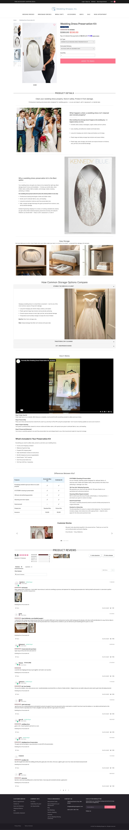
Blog (49, 807)
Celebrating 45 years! (36, 803)
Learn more (95, 36)
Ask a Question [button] (96, 555)
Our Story (33, 801)
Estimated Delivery (65, 46)
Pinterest (103, 811)
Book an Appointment (19, 801)
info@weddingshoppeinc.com (75, 806)
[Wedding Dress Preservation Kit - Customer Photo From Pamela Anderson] (67, 556)
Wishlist (93, 1)
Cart (113, 1)
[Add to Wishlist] (54, 25)
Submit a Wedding (52, 812)
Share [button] (17, 608)
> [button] (68, 790)
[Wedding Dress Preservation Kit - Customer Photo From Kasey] (56, 556)
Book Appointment (102, 1)
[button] (17, 533)
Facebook (92, 811)
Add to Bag (88, 61)
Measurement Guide (52, 801)
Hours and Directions (19, 806)
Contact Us (16, 803)
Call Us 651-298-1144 (72, 809)
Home (15, 20)
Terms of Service (29, 825)
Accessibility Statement (19, 813)
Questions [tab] (27, 567)
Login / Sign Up (86, 1)
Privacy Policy (18, 825)
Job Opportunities (35, 806)
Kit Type (62, 39)
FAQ (15, 810)
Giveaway (50, 814)
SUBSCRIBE (110, 807)
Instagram (95, 811)
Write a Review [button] (109, 555)
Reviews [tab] (17, 567)
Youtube (99, 811)
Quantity (63, 53)
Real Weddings (51, 810)
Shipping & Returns (18, 808)
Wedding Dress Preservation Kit (22, 604)
